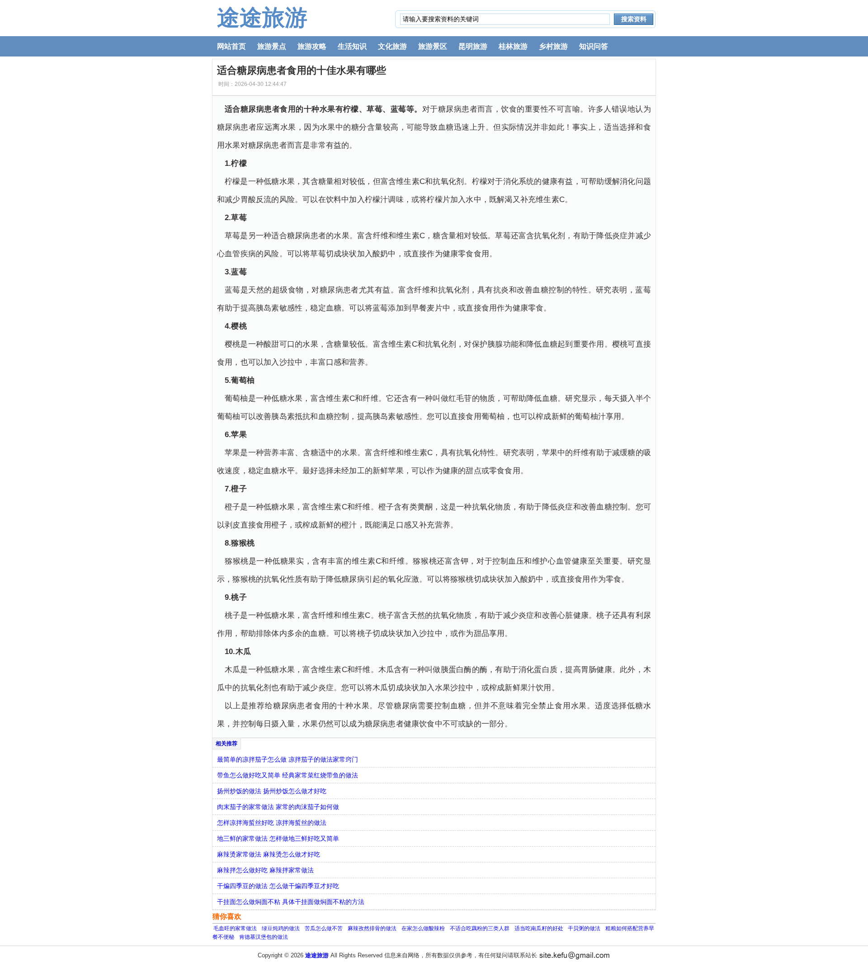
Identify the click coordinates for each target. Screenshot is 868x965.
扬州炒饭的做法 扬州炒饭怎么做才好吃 (271, 791)
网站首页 (231, 46)
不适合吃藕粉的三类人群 (479, 928)
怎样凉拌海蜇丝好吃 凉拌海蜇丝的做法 (271, 822)
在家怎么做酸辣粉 (423, 928)
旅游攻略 (311, 46)
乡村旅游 (553, 46)
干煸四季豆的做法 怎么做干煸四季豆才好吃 (278, 886)
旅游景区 (432, 46)
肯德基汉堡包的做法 (263, 937)
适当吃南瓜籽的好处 (539, 928)
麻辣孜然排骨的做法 (372, 928)
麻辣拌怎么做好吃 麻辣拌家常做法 (265, 870)
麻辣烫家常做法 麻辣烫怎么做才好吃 (268, 854)
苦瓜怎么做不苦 (324, 928)
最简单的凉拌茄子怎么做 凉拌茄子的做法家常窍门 (287, 759)
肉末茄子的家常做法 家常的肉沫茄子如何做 (278, 806)
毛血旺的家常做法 (235, 928)
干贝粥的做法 (584, 928)
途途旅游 (262, 17)
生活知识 (352, 46)
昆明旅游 (472, 46)
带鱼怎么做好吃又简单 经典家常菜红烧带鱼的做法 (287, 775)
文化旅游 (392, 46)
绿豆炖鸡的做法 (281, 928)
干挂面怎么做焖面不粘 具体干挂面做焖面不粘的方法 (290, 901)
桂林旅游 (513, 46)
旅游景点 (271, 46)
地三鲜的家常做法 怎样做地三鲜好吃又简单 (278, 838)
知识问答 (593, 46)
